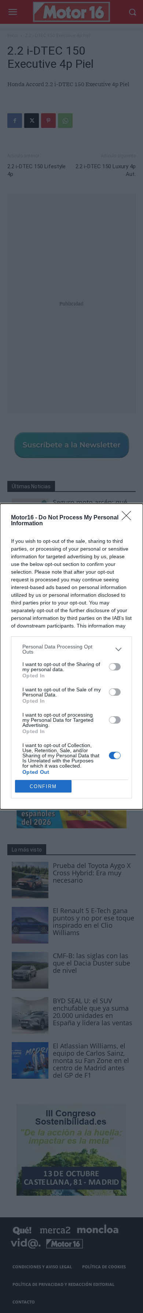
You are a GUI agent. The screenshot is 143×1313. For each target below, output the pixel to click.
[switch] (115, 666)
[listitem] (71, 649)
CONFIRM (43, 786)
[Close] (129, 518)
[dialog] (71, 656)
